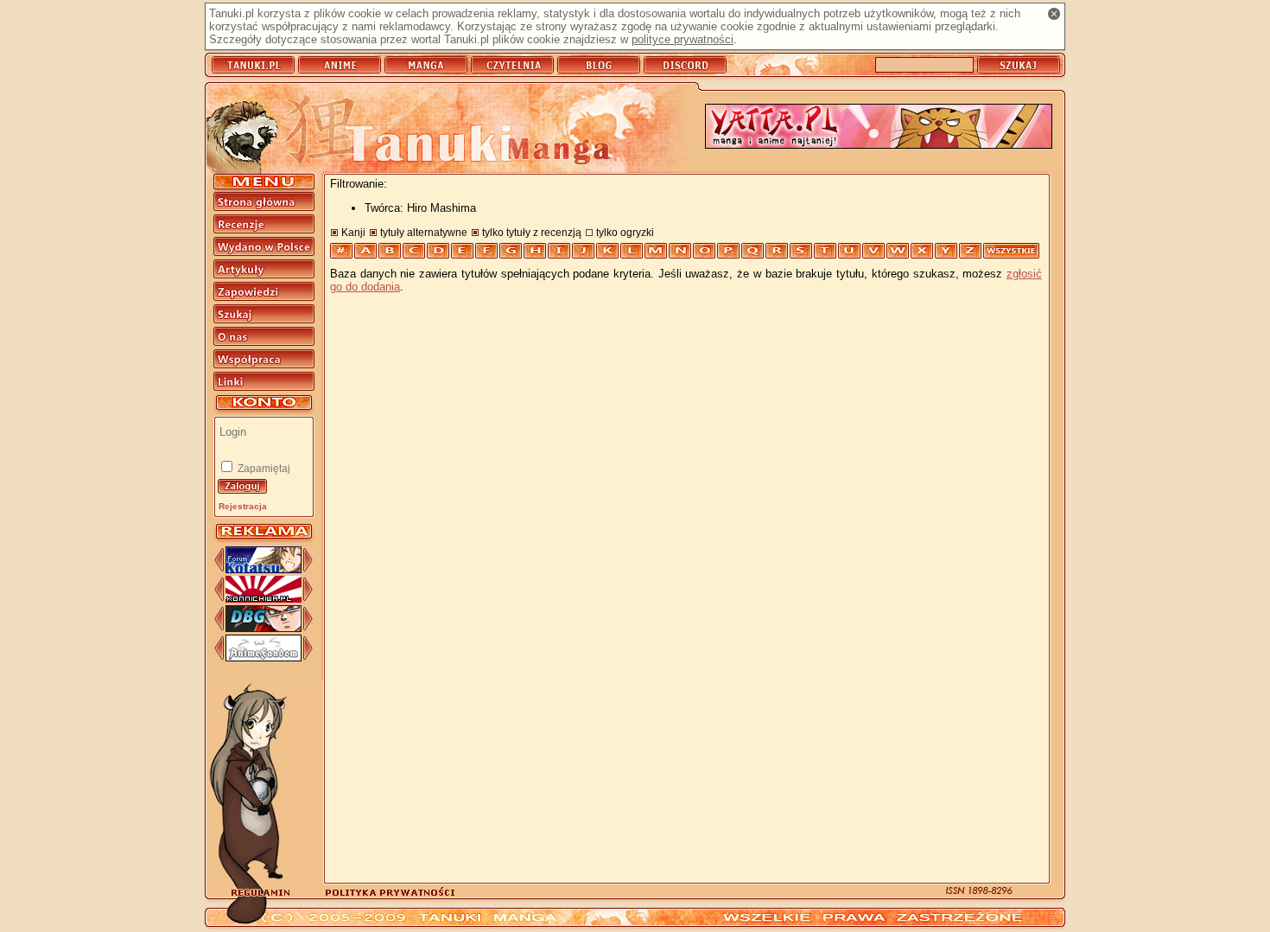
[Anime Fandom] (263, 657)
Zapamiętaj (262, 469)
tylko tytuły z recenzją (531, 232)
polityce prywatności (682, 39)
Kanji (353, 232)
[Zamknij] (1054, 14)
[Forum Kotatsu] (263, 569)
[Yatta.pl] (878, 127)
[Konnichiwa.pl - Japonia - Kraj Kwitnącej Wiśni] (263, 598)
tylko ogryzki (625, 232)
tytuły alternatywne (423, 232)
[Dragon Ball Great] (263, 628)
